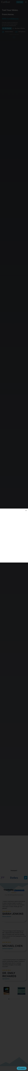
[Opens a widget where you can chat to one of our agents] (22, 1068)
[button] (26, 510)
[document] (14, 535)
